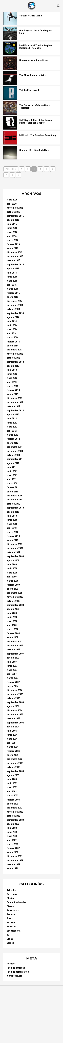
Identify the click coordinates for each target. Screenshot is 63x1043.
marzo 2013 (12, 386)
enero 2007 (12, 686)
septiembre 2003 (15, 771)
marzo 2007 (12, 678)
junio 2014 (12, 325)
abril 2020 (11, 203)
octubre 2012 (13, 406)
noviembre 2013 (15, 353)
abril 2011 (11, 479)
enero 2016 (12, 248)
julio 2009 (12, 564)
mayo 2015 (12, 281)
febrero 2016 (13, 244)
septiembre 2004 (15, 722)
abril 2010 (11, 528)
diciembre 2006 (14, 690)
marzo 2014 (12, 337)
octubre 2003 (13, 767)
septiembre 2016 (15, 216)
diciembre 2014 (14, 301)
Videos (10, 943)
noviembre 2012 (15, 402)
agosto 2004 (13, 726)
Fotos (10, 918)
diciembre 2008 (14, 593)
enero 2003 (12, 803)
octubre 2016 (13, 212)
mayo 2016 (12, 232)
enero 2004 (12, 755)
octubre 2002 (13, 815)
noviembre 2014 (15, 305)
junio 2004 (12, 734)
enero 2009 (12, 588)
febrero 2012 (13, 438)
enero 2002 (12, 852)
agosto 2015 (13, 268)
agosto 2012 (13, 414)
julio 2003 (12, 779)
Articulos (11, 890)
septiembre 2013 (15, 362)
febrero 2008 (13, 633)
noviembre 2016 (15, 207)
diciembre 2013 (14, 349)
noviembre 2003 (15, 763)
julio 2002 (12, 828)
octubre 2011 (13, 455)
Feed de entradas (16, 967)
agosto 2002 (13, 824)
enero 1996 (12, 868)
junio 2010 (12, 520)
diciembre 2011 (14, 447)
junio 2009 (12, 568)
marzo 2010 (12, 532)
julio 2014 (12, 321)
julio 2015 (12, 272)
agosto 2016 (13, 220)
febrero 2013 (13, 390)
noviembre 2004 (15, 714)
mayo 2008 (12, 621)
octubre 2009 (13, 552)
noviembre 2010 (15, 499)
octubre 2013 (13, 357)
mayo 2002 (12, 836)
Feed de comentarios (18, 971)
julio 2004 (12, 730)
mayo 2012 (12, 426)
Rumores (11, 926)
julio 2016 (12, 224)
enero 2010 (12, 540)
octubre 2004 (13, 718)
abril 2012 (11, 430)
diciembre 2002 (14, 807)
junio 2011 (12, 471)
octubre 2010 (13, 503)
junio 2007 (12, 665)
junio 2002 (12, 832)
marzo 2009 (12, 580)
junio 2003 (12, 783)
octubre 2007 (13, 649)
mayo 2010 (12, 524)
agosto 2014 (13, 317)
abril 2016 (11, 236)
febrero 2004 (13, 751)
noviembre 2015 (15, 256)
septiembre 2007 (15, 653)
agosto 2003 (13, 775)
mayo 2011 (12, 475)
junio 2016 (12, 228)
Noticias (11, 922)
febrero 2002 (13, 848)
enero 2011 (12, 491)
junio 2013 (12, 374)
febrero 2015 (13, 293)
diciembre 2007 (14, 641)
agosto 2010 (13, 512)
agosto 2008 (13, 609)
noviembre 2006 (15, 694)
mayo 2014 (12, 329)
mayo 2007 (12, 670)
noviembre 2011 (15, 451)
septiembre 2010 (15, 507)
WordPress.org (14, 975)
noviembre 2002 (15, 811)
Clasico (10, 898)
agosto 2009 (13, 560)
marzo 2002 (12, 844)
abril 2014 (11, 333)
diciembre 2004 (14, 710)
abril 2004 (11, 743)
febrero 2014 (13, 341)
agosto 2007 (13, 657)
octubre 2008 (13, 601)
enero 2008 (12, 637)
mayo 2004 (12, 738)
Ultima (10, 939)
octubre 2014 (13, 309)
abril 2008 (11, 625)
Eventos (11, 914)
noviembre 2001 (15, 860)
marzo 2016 (12, 240)
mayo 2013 (12, 378)
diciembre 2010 (14, 495)
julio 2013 (12, 370)
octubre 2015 (13, 260)
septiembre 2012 (15, 410)
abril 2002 (11, 840)
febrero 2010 (13, 536)
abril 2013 (11, 382)
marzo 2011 (12, 483)
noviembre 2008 (15, 597)
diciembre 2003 (14, 759)
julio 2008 (12, 613)
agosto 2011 (13, 463)
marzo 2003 (12, 795)
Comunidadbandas (16, 902)
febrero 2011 (13, 487)
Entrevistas (13, 910)
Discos (10, 906)
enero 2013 (12, 394)
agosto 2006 (13, 706)
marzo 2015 (12, 288)
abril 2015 (11, 285)
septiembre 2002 (15, 820)
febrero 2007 (13, 682)
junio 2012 (12, 422)
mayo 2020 (12, 199)
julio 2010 (12, 516)
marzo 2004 (12, 747)
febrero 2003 (13, 799)
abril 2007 (11, 674)
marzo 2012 (12, 434)
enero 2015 (12, 297)
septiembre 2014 (15, 313)
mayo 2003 (12, 787)
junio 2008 (12, 617)
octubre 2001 (13, 864)
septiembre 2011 (15, 459)
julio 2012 (12, 418)
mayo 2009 (12, 572)
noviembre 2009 (15, 548)
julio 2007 (12, 662)
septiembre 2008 (15, 605)
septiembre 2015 (15, 264)
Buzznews (12, 894)
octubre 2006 (13, 698)
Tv (8, 934)
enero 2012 (12, 443)
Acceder (11, 963)
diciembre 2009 (14, 544)
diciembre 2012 (14, 398)
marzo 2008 (12, 629)
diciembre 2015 (14, 252)
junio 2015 (12, 276)
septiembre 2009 (15, 556)
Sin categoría (13, 930)
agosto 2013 (13, 366)
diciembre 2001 (14, 856)
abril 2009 (11, 576)
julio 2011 (12, 467)
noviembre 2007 (15, 645)
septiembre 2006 (15, 702)
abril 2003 (11, 791)
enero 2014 (12, 345)
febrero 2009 (13, 584)
